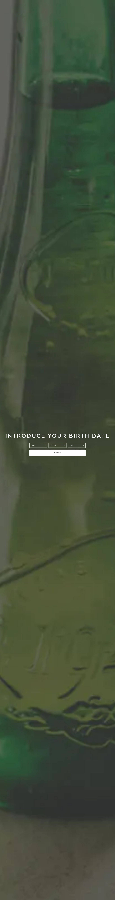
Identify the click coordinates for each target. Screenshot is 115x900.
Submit (57, 452)
